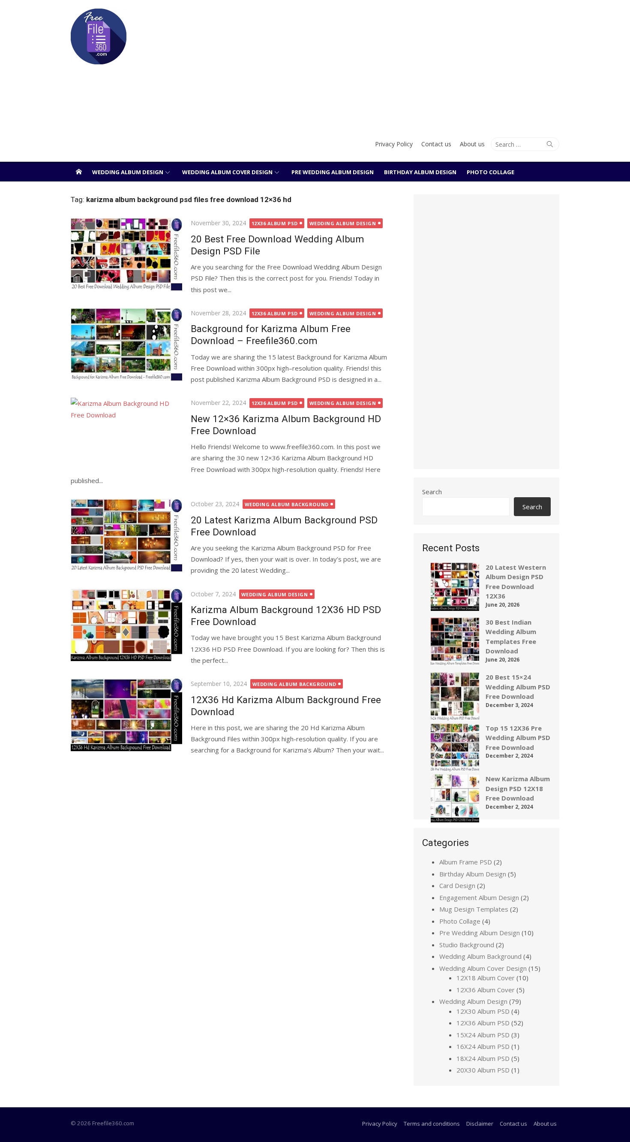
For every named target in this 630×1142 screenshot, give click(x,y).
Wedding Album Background (287, 504)
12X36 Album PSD (275, 223)
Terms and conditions (432, 1123)
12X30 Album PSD (483, 1011)
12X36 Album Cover (485, 989)
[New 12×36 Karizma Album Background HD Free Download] (126, 434)
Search (432, 491)
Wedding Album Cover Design (227, 172)
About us (472, 144)
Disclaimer (479, 1123)
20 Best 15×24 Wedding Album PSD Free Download (518, 687)
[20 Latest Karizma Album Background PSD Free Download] (126, 535)
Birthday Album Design (420, 172)
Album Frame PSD (465, 862)
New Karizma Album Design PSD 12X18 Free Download (518, 788)
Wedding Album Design (127, 172)
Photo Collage (490, 172)
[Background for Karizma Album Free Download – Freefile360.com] (126, 344)
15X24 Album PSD (483, 1034)
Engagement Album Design (479, 897)
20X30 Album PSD (483, 1070)
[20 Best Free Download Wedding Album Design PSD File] (126, 254)
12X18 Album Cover (485, 977)
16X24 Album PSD (483, 1046)
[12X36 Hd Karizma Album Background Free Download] (126, 715)
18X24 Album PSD (483, 1058)
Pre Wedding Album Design (332, 172)
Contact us (436, 144)
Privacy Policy (394, 144)
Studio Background (466, 944)
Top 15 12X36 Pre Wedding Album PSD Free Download (518, 738)
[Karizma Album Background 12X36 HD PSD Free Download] (126, 625)
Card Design (457, 885)
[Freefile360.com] (79, 171)
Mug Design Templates (473, 909)
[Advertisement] (398, 64)
